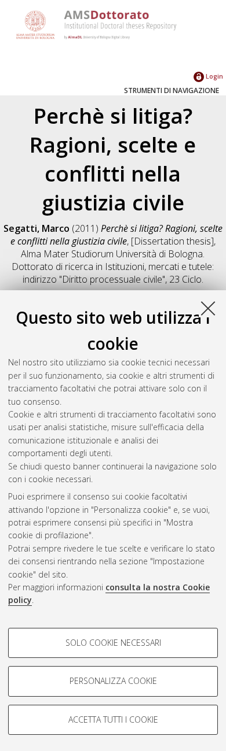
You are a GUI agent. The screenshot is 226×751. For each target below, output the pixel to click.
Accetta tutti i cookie (113, 719)
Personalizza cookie (113, 680)
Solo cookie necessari (113, 642)
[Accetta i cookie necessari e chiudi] (208, 308)
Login (213, 76)
